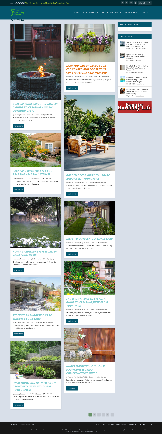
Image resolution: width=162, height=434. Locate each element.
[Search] (149, 3)
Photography (131, 13)
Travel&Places (89, 13)
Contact (97, 424)
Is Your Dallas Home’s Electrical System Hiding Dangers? (135, 56)
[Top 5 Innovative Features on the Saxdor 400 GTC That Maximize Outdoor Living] (122, 43)
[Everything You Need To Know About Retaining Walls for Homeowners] (35, 360)
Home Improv (138, 60)
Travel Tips (142, 48)
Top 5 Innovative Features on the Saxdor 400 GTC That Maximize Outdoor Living (137, 44)
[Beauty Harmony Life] (135, 112)
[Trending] (11, 3)
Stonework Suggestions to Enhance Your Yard (32, 316)
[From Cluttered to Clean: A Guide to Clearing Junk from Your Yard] (89, 278)
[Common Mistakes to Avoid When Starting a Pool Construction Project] (122, 79)
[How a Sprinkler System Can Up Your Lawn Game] (35, 222)
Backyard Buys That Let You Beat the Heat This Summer (32, 172)
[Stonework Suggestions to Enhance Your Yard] (35, 294)
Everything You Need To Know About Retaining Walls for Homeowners (34, 386)
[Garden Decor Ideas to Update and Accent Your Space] (89, 133)
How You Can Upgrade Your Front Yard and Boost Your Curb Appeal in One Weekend (86, 69)
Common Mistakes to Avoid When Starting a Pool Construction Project (136, 80)
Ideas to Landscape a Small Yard (89, 239)
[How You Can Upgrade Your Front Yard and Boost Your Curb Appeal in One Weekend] (89, 43)
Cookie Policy (132, 424)
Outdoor (37, 115)
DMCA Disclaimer (108, 424)
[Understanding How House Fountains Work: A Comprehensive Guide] (89, 345)
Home (76, 13)
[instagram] (135, 2)
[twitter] (126, 2)
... (103, 415)
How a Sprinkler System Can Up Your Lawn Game (35, 253)
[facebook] (122, 2)
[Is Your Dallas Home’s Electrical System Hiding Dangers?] (122, 55)
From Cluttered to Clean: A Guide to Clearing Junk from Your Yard (87, 302)
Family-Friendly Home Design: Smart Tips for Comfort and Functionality (137, 91)
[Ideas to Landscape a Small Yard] (89, 218)
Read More (18, 126)
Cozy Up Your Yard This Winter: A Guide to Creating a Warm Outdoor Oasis (35, 107)
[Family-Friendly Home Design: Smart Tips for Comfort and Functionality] (122, 91)
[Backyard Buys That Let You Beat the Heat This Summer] (35, 150)
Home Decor (93, 77)
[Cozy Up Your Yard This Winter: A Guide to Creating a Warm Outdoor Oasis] (35, 62)
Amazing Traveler (19, 115)
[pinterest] (131, 2)
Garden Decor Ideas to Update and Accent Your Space (88, 176)
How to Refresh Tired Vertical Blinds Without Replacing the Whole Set (137, 68)
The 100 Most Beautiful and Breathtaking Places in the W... (47, 3)
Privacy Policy (121, 424)
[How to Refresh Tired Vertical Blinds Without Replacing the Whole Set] (122, 67)
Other (145, 13)
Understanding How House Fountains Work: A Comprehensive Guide (85, 369)
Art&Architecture (110, 13)
